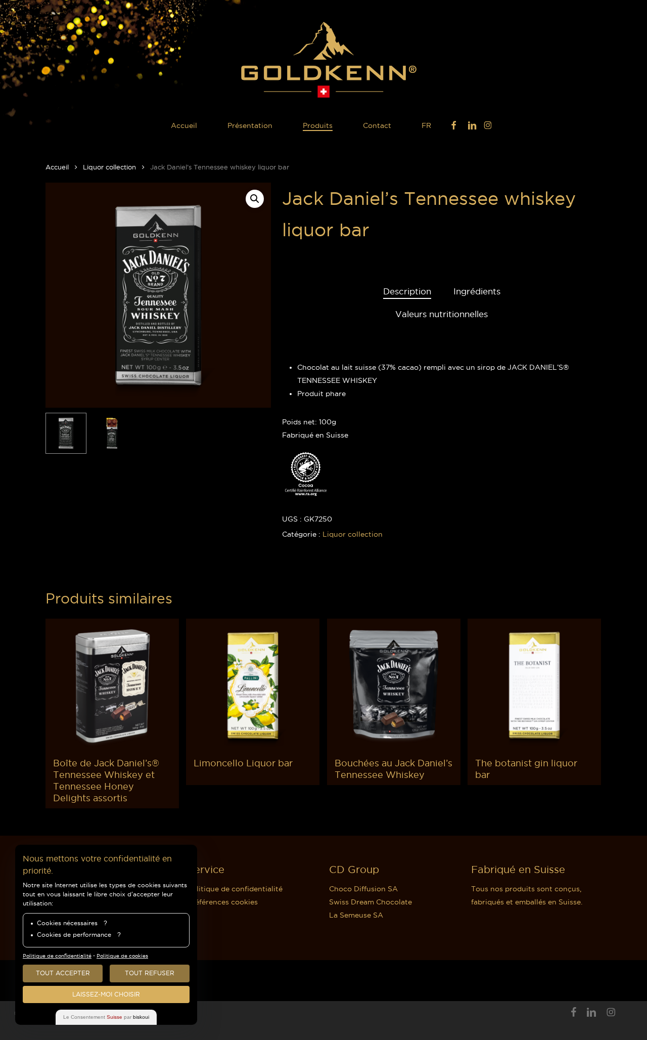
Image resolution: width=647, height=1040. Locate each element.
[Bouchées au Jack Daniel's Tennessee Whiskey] (393, 685)
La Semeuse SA (356, 915)
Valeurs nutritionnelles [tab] (441, 314)
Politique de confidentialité (235, 889)
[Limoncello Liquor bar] (252, 685)
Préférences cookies (223, 902)
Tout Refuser (149, 973)
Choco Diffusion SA (363, 889)
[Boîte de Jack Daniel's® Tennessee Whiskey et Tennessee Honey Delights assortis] (112, 685)
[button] (255, 199)
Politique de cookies (122, 956)
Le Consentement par (106, 1017)
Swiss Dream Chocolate (370, 902)
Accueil (57, 166)
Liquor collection (109, 166)
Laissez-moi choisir (106, 994)
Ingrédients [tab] (476, 291)
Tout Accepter (63, 973)
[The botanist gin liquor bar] (534, 685)
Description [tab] (407, 291)
